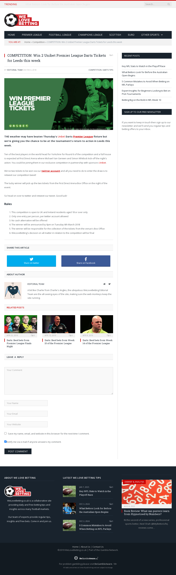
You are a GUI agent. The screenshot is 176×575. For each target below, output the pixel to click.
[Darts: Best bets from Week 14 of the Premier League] (96, 326)
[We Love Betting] (21, 19)
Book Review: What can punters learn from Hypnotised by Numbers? (146, 512)
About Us (85, 546)
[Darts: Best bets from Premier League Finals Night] (20, 326)
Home (27, 42)
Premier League (32, 34)
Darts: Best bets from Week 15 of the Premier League (60, 342)
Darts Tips (108, 70)
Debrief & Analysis (134, 481)
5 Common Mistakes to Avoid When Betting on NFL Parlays (95, 527)
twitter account (50, 170)
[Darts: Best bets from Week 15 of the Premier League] (58, 326)
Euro (131, 34)
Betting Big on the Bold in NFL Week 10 (141, 99)
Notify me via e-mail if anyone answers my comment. (34, 441)
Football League (60, 34)
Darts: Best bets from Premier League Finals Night (19, 343)
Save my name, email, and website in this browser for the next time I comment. (48, 433)
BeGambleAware (103, 563)
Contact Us (98, 546)
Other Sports (150, 34)
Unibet (61, 136)
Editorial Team (15, 70)
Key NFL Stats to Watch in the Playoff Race (143, 66)
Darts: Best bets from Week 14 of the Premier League (98, 342)
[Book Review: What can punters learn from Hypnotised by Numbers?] (147, 493)
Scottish (115, 34)
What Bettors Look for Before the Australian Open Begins (57, 4)
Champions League (90, 34)
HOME (11, 34)
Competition (38, 42)
